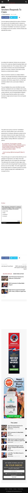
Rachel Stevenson (6, 14)
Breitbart (3, 203)
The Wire (6, 5)
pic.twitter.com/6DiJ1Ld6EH (8, 149)
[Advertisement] (14, 47)
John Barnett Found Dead (7, 266)
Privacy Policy (20, 489)
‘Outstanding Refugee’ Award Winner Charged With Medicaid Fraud (16, 447)
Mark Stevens (10, 428)
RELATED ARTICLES (7, 273)
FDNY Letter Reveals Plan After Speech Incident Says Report (20, 268)
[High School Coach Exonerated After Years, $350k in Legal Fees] (4, 291)
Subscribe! (14, 477)
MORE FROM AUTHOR (18, 273)
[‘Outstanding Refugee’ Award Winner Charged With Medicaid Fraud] (4, 447)
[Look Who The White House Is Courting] (4, 455)
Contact (14, 489)
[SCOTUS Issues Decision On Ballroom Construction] (4, 278)
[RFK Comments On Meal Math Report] (4, 285)
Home (2, 5)
